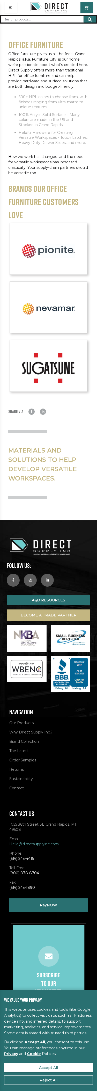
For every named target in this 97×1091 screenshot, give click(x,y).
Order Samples (22, 760)
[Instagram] (30, 580)
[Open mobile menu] (10, 7)
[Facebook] (13, 580)
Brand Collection (24, 741)
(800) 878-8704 (24, 873)
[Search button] (90, 19)
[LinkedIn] (47, 580)
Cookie (34, 1053)
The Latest (19, 750)
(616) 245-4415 (21, 858)
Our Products (21, 723)
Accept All (48, 1067)
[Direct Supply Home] (48, 7)
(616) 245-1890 (22, 887)
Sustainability (21, 778)
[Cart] (86, 7)
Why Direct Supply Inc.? (31, 732)
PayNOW (48, 905)
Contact (16, 788)
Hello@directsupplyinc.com (34, 844)
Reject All (48, 1080)
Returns (16, 769)
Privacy (11, 1053)
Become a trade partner (49, 615)
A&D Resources (48, 600)
